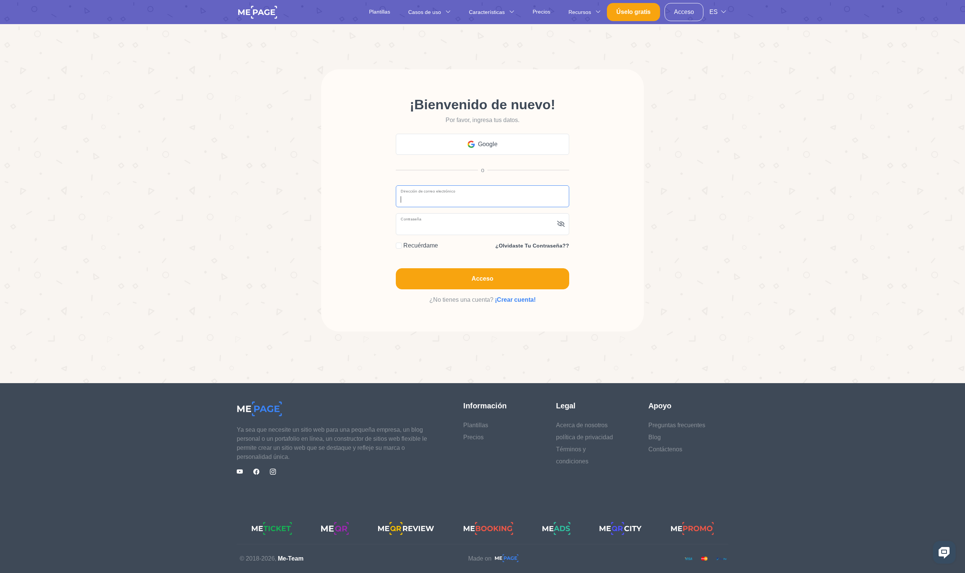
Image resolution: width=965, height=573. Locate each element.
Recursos (580, 12)
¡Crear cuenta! (515, 299)
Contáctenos (665, 449)
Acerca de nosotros (582, 425)
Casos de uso (425, 12)
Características (487, 12)
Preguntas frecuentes (676, 425)
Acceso (684, 12)
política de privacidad (584, 437)
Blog (654, 437)
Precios (541, 12)
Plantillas (379, 12)
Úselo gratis (633, 12)
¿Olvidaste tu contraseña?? (532, 246)
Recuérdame (420, 245)
